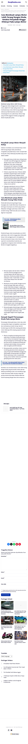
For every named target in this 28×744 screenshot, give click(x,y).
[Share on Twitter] (11, 544)
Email (3, 578)
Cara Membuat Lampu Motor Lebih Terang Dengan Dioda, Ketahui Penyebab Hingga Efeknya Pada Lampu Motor (14, 18)
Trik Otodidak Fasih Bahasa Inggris (12, 672)
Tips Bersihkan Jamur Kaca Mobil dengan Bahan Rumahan (17, 226)
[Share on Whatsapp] (14, 544)
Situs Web (3, 584)
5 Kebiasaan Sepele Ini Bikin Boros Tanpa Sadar (14, 676)
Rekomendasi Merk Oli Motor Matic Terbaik (6, 641)
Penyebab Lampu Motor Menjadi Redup (14, 65)
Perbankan (22, 6)
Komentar (4, 556)
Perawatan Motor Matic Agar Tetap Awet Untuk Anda (6, 627)
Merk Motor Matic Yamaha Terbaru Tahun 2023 (20, 642)
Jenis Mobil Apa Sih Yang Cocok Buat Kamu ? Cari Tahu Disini (17, 409)
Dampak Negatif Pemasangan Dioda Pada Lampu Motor (14, 72)
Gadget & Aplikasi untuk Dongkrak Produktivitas (12, 681)
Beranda (3, 6)
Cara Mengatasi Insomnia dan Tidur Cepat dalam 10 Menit (14, 668)
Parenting (9, 6)
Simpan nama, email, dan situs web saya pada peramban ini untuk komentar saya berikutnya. (13, 590)
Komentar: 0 (23, 30)
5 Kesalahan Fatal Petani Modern (11, 664)
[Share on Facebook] (8, 544)
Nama (3, 572)
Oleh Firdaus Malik (5, 30)
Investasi (15, 6)
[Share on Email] (17, 544)
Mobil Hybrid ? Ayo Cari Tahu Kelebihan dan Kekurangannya (20, 627)
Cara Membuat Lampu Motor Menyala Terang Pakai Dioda (13, 68)
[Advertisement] (14, 47)
